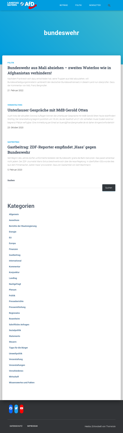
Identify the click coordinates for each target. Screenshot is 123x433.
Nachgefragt (15, 284)
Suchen (11, 180)
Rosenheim (14, 319)
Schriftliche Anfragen (19, 324)
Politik (78, 5)
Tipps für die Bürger (18, 347)
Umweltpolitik (15, 353)
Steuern (12, 342)
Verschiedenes (16, 371)
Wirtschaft (14, 376)
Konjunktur (14, 272)
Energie (12, 232)
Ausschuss (14, 220)
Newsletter (94, 5)
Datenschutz (16, 426)
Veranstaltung (15, 105)
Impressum (32, 426)
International (15, 261)
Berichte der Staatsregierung (23, 226)
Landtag (13, 278)
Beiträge (64, 5)
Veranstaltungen (17, 365)
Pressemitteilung (17, 307)
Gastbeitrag (13, 142)
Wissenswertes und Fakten (21, 382)
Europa (12, 243)
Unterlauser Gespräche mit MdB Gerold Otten (48, 110)
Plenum (12, 290)
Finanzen (13, 249)
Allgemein (14, 214)
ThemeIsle (111, 426)
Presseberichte (16, 301)
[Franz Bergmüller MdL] (22, 5)
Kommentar (14, 266)
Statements (14, 336)
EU (10, 237)
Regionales (14, 313)
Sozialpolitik (15, 330)
